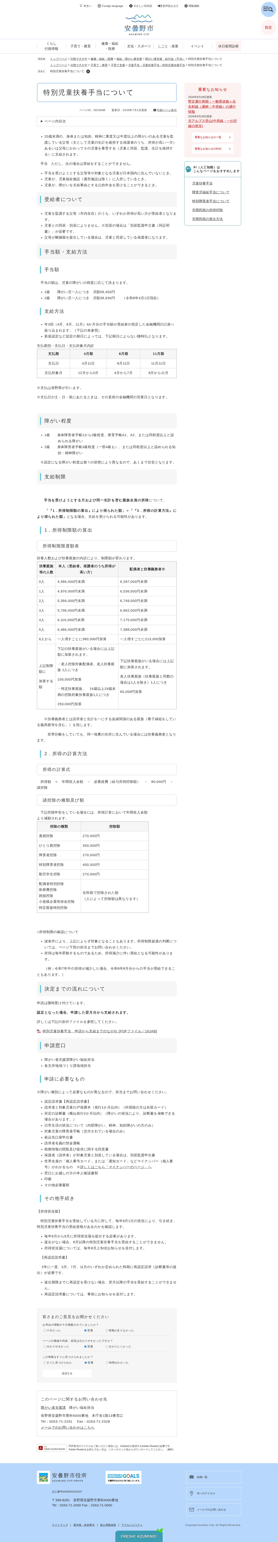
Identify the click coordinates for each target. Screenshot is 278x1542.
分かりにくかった (120, 1346)
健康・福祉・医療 (102, 58)
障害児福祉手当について (211, 192)
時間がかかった (119, 1362)
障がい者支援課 (53, 1408)
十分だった (54, 1330)
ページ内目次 (55, 121)
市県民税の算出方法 (207, 219)
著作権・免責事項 (84, 1524)
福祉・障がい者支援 (129, 58)
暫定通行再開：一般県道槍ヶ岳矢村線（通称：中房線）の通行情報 (212, 107)
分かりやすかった (58, 1346)
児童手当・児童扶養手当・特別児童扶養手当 (156, 65)
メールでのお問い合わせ (211, 1509)
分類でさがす (78, 58)
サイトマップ (60, 1524)
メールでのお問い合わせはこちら (68, 1427)
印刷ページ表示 (167, 110)
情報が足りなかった (121, 1330)
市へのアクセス (206, 1493)
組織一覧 (202, 1477)
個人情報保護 (108, 1524)
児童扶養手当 (202, 183)
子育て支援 (118, 65)
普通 (90, 1330)
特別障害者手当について (211, 201)
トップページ (58, 58)
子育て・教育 (99, 65)
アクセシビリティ (132, 1524)
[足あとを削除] (88, 71)
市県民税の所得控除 (207, 210)
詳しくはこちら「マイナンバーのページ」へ (116, 1167)
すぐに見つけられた (59, 1362)
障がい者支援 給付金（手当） (165, 58)
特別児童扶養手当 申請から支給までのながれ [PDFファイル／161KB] (100, 1031)
